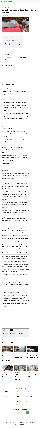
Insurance (17, 393)
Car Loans (12, 4)
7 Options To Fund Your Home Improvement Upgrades (20, 377)
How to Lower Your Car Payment (32, 375)
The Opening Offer (8, 41)
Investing (17, 396)
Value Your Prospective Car (9, 40)
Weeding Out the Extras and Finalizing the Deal (13, 44)
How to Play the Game (8, 39)
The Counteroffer (8, 43)
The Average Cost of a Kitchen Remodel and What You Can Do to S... (7, 358)
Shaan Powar (6, 15)
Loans (7, 4)
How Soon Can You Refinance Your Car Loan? (32, 357)
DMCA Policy (28, 399)
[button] (39, 1)
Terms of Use (29, 396)
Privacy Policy (28, 393)
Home (3, 4)
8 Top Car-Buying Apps (7, 375)
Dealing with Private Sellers (9, 46)
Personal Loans (5, 353)
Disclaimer (28, 401)
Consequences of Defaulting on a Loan (19, 357)
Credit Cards (17, 404)
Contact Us (6, 396)
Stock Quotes (17, 401)
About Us (5, 393)
